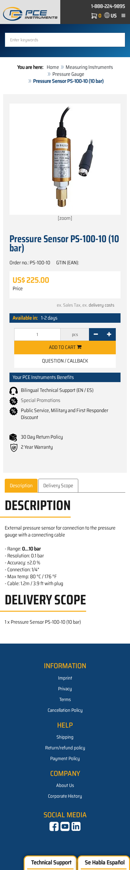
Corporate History (65, 796)
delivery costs (101, 305)
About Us (65, 785)
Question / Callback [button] (65, 361)
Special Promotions (40, 400)
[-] (96, 334)
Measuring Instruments (89, 67)
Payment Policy (65, 758)
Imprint (65, 678)
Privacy (65, 689)
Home (53, 67)
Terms (65, 699)
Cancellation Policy (65, 710)
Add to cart (63, 347)
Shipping (65, 737)
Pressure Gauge (68, 74)
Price (18, 288)
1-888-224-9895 (108, 6)
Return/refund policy (65, 748)
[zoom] (65, 218)
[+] (109, 334)
